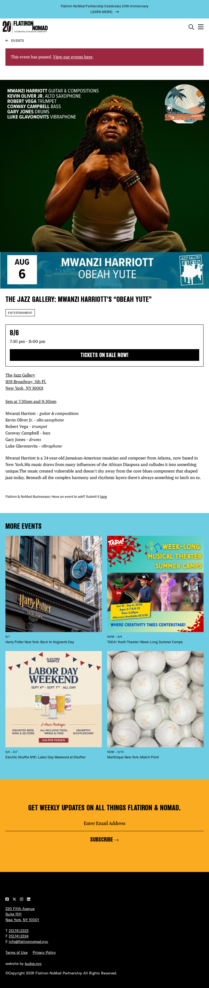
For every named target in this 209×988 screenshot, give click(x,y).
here (103, 497)
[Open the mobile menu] (201, 27)
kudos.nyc (33, 963)
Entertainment (20, 313)
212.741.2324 (19, 936)
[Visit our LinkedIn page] (28, 899)
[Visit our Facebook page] (7, 899)
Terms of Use (16, 952)
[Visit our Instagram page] (22, 899)
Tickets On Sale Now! (104, 355)
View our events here (73, 57)
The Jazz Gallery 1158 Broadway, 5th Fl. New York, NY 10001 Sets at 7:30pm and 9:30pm (30, 388)
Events (17, 41)
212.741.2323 (19, 930)
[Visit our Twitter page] (15, 899)
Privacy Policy (44, 952)
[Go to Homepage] (24, 27)
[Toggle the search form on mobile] (191, 27)
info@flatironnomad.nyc (28, 941)
